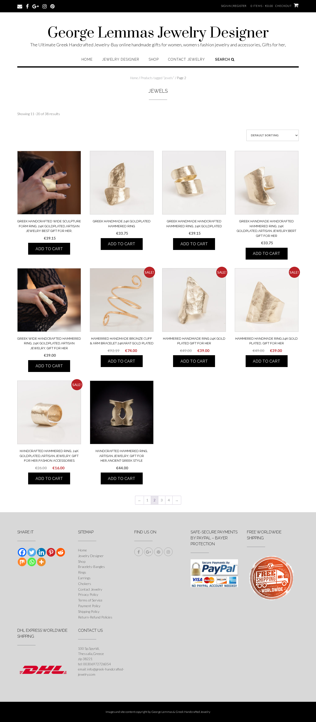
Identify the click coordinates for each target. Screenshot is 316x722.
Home (87, 59)
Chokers (84, 583)
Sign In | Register (233, 6)
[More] (41, 562)
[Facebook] (22, 552)
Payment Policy (89, 606)
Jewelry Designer (120, 59)
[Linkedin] (41, 552)
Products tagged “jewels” (157, 78)
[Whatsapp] (31, 562)
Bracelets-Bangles (91, 566)
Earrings (84, 578)
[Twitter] (31, 552)
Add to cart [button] (49, 249)
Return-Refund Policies (95, 617)
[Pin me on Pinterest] (52, 6)
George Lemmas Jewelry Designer (158, 33)
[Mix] (22, 562)
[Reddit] (60, 552)
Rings (82, 572)
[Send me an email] (19, 6)
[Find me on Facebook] (27, 6)
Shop (154, 59)
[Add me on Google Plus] (35, 6)
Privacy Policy (88, 594)
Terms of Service (90, 600)
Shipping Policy (88, 611)
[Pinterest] (51, 552)
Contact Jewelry (186, 59)
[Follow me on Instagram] (44, 6)
